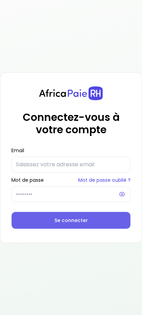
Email (17, 150)
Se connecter (71, 220)
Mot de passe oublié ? (104, 180)
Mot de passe (27, 180)
